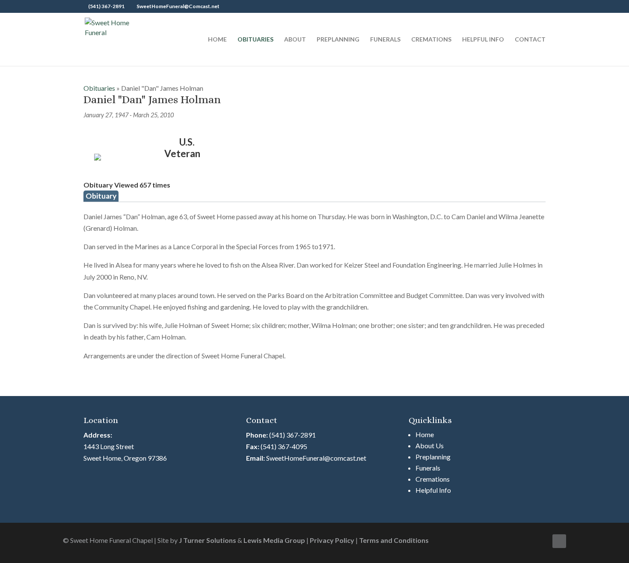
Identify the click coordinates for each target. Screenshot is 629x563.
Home (217, 39)
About (295, 39)
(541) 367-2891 (292, 435)
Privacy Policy (332, 540)
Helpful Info (483, 39)
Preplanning (338, 39)
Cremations (431, 39)
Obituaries (255, 39)
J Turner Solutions (207, 540)
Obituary (101, 195)
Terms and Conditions (394, 540)
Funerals (385, 39)
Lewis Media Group (274, 540)
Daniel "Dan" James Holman (152, 99)
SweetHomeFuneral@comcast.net (316, 458)
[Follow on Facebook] (559, 541)
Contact (530, 39)
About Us (429, 445)
